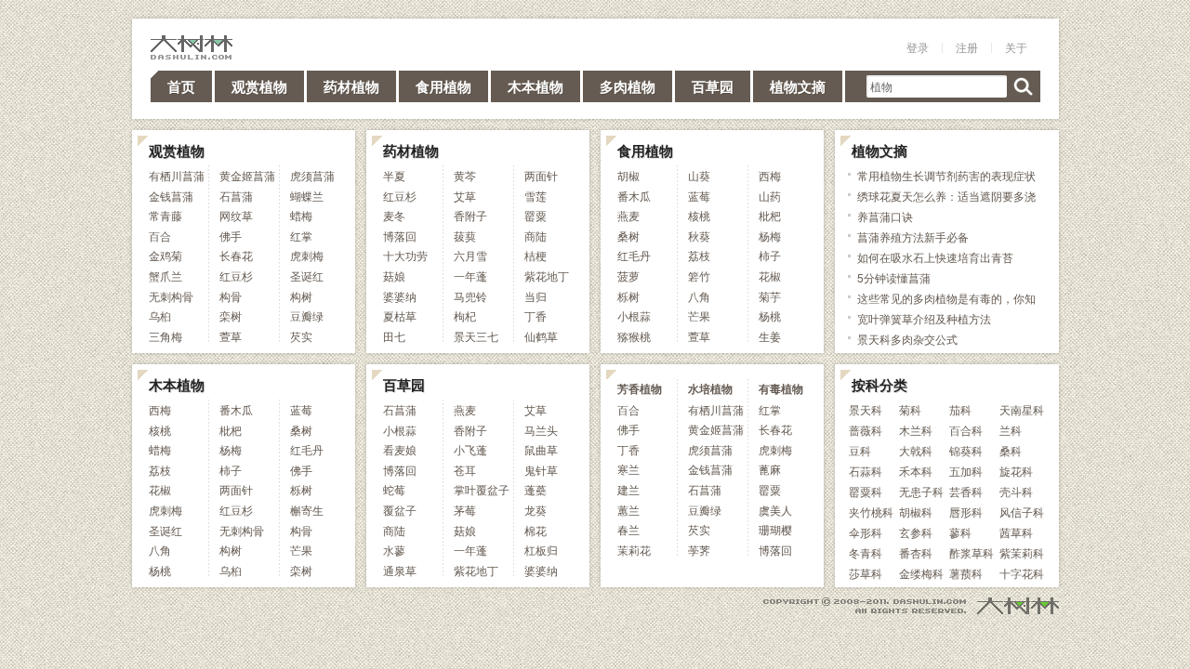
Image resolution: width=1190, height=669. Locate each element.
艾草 (465, 195)
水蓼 (394, 550)
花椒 (770, 275)
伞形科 (865, 532)
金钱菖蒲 (171, 195)
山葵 (699, 175)
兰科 (1010, 430)
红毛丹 (634, 255)
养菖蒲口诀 (885, 216)
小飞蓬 (470, 449)
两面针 (541, 175)
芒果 (699, 315)
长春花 (236, 255)
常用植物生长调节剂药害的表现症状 (946, 175)
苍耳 (465, 470)
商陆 (535, 235)
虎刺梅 (307, 255)
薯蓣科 (966, 573)
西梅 (770, 175)
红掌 (301, 235)
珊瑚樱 (775, 529)
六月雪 (470, 255)
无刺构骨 (171, 296)
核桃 (699, 215)
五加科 (966, 471)
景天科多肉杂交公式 (907, 339)
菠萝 (628, 275)
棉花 (535, 530)
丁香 (535, 315)
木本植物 (535, 86)
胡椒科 (915, 511)
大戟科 (915, 450)
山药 (770, 195)
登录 (917, 47)
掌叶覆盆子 (481, 489)
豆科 (860, 450)
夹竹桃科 (871, 511)
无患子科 (921, 491)
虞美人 (775, 510)
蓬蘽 (535, 489)
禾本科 (915, 471)
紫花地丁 (546, 275)
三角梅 (165, 336)
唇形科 (966, 511)
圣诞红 (307, 275)
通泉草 (399, 570)
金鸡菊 (165, 255)
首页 (181, 86)
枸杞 (465, 315)
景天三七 (476, 336)
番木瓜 (634, 195)
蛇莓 (394, 489)
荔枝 (699, 255)
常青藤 (165, 215)
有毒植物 (781, 388)
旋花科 (1016, 471)
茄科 (960, 409)
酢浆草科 (971, 552)
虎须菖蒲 (312, 175)
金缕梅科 (921, 573)
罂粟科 (865, 491)
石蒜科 (865, 471)
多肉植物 (627, 86)
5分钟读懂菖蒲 (894, 277)
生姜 (770, 336)
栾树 (230, 315)
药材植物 (351, 86)
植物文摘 (798, 86)
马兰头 (541, 430)
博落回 (399, 235)
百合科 (966, 430)
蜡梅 (301, 215)
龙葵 (535, 510)
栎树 (628, 296)
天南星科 (1021, 409)
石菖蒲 (236, 195)
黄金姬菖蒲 (247, 175)
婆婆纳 (399, 296)
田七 (394, 336)
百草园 (713, 86)
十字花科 (1021, 573)
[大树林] (191, 47)
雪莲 (535, 195)
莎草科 (865, 573)
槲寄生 (307, 510)
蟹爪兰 (165, 275)
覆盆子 (399, 510)
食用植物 (443, 86)
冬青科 (865, 552)
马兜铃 (470, 296)
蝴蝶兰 (307, 195)
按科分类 (879, 384)
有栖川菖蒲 (177, 175)
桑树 (628, 235)
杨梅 (770, 235)
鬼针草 (541, 470)
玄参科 (915, 532)
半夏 (394, 175)
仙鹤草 (541, 336)
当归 (535, 296)
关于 (1016, 47)
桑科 (1010, 450)
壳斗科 (1016, 491)
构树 (301, 296)
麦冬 (394, 215)
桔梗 (535, 255)
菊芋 (770, 296)
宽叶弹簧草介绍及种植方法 (924, 318)
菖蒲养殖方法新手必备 (913, 236)
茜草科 (1016, 532)
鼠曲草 (541, 449)
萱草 (230, 336)
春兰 (628, 529)
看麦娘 (399, 449)
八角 (699, 296)
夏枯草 (399, 315)
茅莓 (465, 510)
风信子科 (1021, 511)
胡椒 (628, 175)
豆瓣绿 (307, 315)
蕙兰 (628, 510)
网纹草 (236, 215)
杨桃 (770, 315)
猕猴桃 (634, 336)
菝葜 (465, 235)
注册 (967, 47)
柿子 (770, 255)
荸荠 (699, 550)
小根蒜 (634, 315)
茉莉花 (634, 550)
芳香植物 (639, 388)
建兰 (628, 489)
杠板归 (541, 550)
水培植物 (710, 388)
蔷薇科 (865, 430)
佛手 (230, 235)
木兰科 (915, 430)
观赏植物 (259, 86)
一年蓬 (470, 275)
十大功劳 (405, 255)
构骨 (230, 296)
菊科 (910, 409)
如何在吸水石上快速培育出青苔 (935, 257)
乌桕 (160, 315)
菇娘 (394, 275)
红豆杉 (236, 275)
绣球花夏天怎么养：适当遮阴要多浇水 (946, 206)
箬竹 (699, 275)
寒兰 (628, 469)
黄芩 (465, 175)
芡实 (301, 336)
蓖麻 (770, 469)
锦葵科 (966, 450)
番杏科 (915, 552)
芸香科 (966, 491)
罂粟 (535, 215)
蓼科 (960, 532)
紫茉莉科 (1021, 552)
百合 (160, 235)
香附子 (470, 215)
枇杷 (770, 215)
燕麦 (628, 215)
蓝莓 (699, 195)
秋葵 (699, 235)
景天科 (865, 409)
